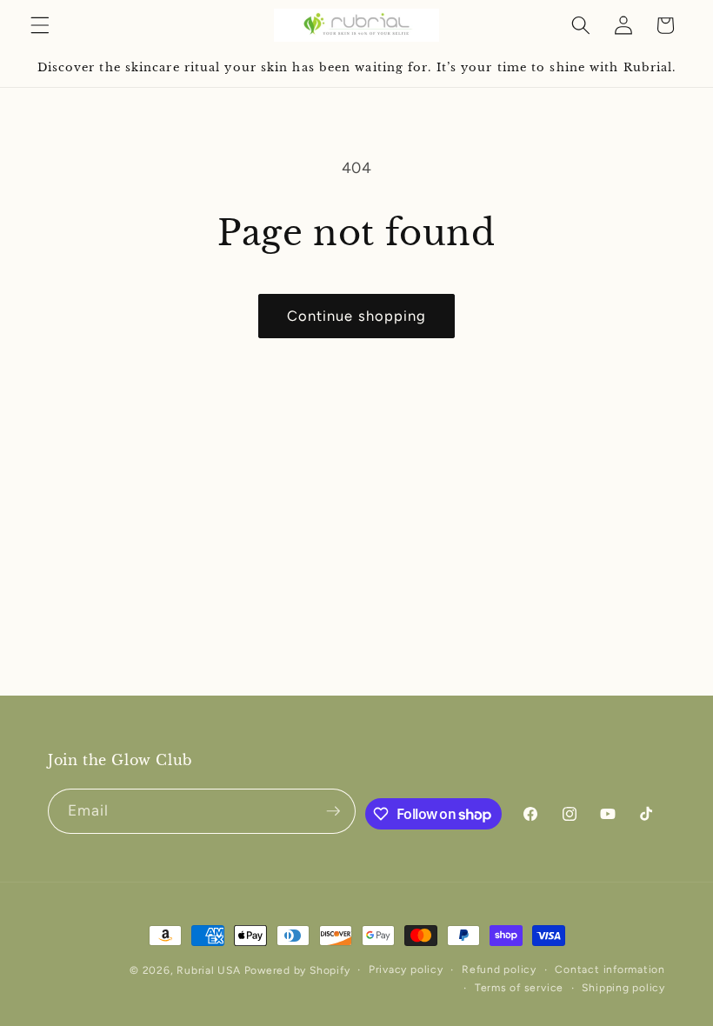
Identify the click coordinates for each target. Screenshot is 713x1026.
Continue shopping (357, 315)
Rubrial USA (208, 970)
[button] (40, 25)
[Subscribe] (333, 811)
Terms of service (519, 988)
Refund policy (499, 969)
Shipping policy (623, 988)
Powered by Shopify (297, 970)
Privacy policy (406, 969)
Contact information (610, 969)
